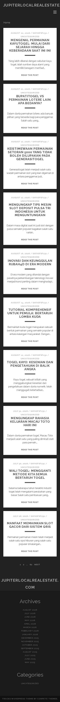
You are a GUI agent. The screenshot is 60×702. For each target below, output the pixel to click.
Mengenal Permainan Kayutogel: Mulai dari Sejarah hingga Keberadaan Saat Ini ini (30, 45)
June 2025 (30, 659)
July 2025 (30, 655)
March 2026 (30, 627)
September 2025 (30, 648)
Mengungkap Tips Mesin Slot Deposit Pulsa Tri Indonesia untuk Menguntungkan (30, 210)
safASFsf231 (40, 33)
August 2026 (30, 610)
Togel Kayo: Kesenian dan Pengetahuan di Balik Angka (30, 365)
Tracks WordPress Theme (17, 699)
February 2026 (30, 631)
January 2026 (30, 634)
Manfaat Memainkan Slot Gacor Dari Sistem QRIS (30, 524)
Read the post (30, 75)
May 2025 (30, 662)
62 (31, 564)
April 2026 (30, 624)
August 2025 (30, 652)
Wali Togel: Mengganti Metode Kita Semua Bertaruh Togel (30, 474)
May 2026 (30, 620)
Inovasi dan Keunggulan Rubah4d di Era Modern (30, 262)
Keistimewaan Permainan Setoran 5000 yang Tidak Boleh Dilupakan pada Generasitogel (30, 154)
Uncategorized (30, 36)
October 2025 (30, 645)
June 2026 (30, 617)
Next (37, 564)
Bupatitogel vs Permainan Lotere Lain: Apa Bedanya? (30, 99)
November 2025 (30, 641)
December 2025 (30, 638)
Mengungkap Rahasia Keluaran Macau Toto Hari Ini (30, 421)
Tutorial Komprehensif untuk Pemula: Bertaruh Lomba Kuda (30, 313)
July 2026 (29, 613)
